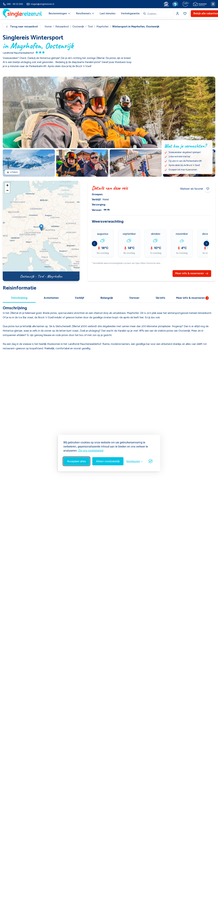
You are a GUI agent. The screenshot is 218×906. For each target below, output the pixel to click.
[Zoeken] (144, 13)
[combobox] (157, 13)
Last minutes (107, 13)
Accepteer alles (76, 461)
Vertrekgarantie (130, 13)
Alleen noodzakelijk (108, 461)
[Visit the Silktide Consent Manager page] (150, 461)
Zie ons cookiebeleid (90, 450)
